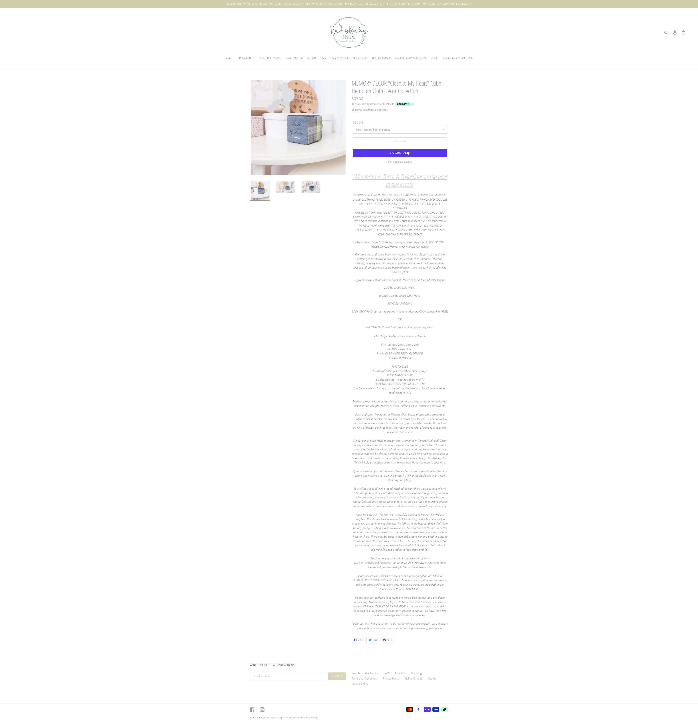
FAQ (386, 673)
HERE (380, 441)
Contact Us (371, 673)
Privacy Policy (391, 678)
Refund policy (360, 684)
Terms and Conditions (365, 678)
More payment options (400, 162)
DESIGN (358, 122)
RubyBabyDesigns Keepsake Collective (278, 717)
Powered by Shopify (308, 717)
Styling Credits (413, 678)
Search (356, 673)
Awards (432, 678)
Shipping (357, 110)
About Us (400, 673)
